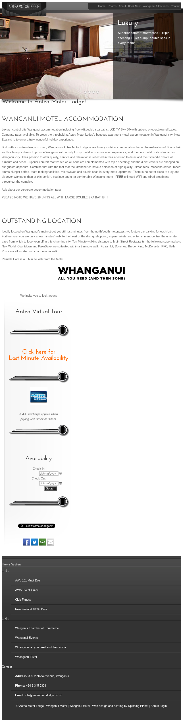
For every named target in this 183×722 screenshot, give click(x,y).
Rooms (112, 6)
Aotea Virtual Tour (38, 311)
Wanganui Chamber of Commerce (37, 628)
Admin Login (159, 706)
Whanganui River (26, 657)
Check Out (39, 478)
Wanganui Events (26, 637)
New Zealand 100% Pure (31, 609)
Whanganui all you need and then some (40, 647)
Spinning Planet (138, 706)
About (122, 6)
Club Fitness (23, 599)
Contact (175, 6)
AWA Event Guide (27, 590)
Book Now (134, 6)
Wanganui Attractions (155, 6)
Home (102, 6)
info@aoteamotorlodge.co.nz (43, 695)
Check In (38, 468)
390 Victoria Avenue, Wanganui (48, 676)
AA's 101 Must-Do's (28, 580)
